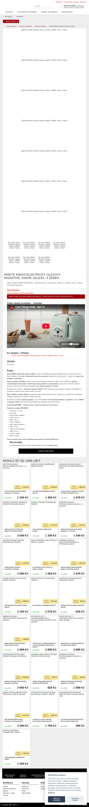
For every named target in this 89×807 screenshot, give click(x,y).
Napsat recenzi (46, 451)
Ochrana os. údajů (8, 793)
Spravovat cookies (75, 799)
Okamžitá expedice (23, 776)
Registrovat (68, 2)
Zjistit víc (51, 792)
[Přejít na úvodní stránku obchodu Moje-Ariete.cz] (17, 5)
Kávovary (9, 12)
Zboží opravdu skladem (10, 776)
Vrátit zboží (25, 788)
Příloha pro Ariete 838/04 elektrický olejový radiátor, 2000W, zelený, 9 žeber (38, 355)
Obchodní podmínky (9, 788)
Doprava (83, 2)
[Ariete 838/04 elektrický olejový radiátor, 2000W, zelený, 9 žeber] (6, 56)
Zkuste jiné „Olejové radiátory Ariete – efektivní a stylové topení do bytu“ (41, 296)
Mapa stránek (26, 793)
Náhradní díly (67, 12)
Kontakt (76, 2)
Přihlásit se (59, 2)
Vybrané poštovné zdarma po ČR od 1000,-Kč (41, 776)
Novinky (19, 16)
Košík (24, 791)
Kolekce (8, 16)
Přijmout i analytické (56, 799)
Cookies (5, 795)
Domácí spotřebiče (49, 12)
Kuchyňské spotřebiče (27, 12)
